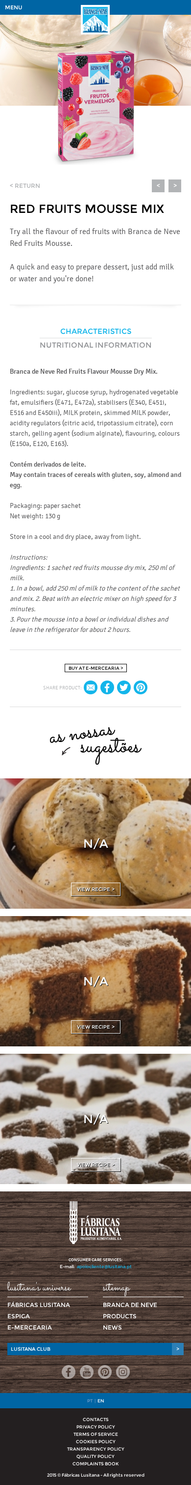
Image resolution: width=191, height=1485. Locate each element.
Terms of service (95, 1434)
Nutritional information (96, 345)
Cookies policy (96, 1441)
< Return (25, 185)
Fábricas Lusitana (38, 1304)
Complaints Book (95, 1463)
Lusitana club (95, 1349)
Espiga (18, 1316)
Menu (13, 7)
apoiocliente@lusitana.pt (104, 1266)
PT (90, 1400)
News (112, 1327)
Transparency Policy (95, 1449)
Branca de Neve (130, 1304)
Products (120, 1316)
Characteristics (95, 331)
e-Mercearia (29, 1327)
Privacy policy (95, 1426)
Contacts (96, 1419)
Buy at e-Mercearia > (96, 668)
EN (100, 1400)
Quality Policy (95, 1456)
